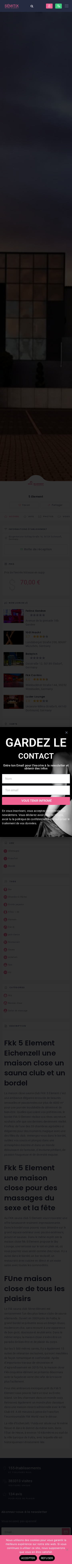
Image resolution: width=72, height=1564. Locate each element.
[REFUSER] (67, 1550)
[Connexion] (49, 6)
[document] (36, 782)
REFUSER (47, 1558)
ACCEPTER (28, 1558)
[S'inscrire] (58, 6)
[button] (66, 732)
